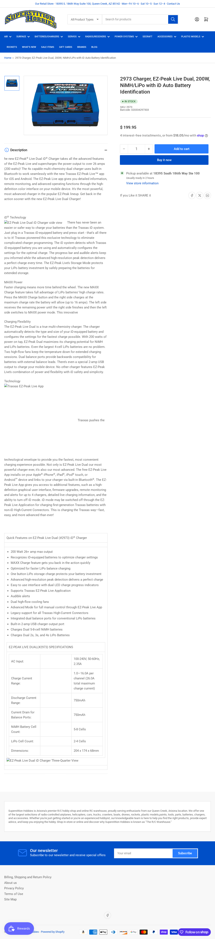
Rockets (12, 47)
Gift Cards (65, 47)
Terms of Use (13, 894)
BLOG (94, 47)
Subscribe (185, 853)
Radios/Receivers (95, 36)
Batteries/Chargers (47, 36)
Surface (21, 36)
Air (6, 36)
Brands (81, 47)
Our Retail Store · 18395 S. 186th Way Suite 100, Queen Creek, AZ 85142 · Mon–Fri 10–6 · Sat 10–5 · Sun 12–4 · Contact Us (107, 3)
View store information (142, 183)
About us (10, 883)
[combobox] (140, 19)
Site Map (10, 899)
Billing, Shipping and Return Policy (27, 877)
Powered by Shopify (52, 931)
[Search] (173, 19)
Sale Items (47, 47)
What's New (29, 47)
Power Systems (124, 36)
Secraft (147, 36)
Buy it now (164, 160)
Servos (72, 36)
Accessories (165, 36)
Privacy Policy (14, 888)
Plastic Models (190, 36)
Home (7, 57)
